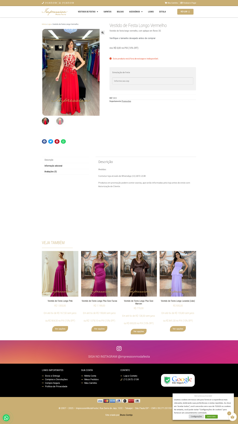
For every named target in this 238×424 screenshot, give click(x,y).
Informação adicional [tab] (53, 165)
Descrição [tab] (48, 160)
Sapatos (107, 12)
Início (44, 24)
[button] (102, 32)
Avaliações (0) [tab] (50, 171)
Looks (151, 12)
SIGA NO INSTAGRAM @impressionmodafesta (119, 356)
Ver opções (60, 329)
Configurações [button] (196, 416)
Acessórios (134, 12)
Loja (49, 24)
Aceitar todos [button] (211, 417)
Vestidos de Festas (86, 12)
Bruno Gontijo (126, 415)
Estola (162, 12)
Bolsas (120, 12)
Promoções (126, 101)
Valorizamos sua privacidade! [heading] (203, 396)
